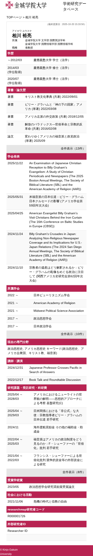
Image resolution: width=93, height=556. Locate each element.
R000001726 (16, 516)
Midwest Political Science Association (59, 310)
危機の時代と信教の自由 (50, 501)
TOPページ (14, 17)
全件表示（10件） (73, 334)
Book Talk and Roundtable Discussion (55, 379)
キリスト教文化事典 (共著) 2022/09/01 (51, 96)
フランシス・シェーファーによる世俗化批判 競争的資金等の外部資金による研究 (58, 460)
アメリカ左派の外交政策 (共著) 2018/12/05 (54, 116)
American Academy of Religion (54, 303)
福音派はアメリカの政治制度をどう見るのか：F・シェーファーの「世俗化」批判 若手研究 (59, 444)
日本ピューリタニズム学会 (52, 295)
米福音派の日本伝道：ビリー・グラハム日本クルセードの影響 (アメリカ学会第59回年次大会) (56, 201)
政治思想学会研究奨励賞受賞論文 (52, 486)
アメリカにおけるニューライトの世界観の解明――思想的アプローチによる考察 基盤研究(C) (58, 399)
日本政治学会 (43, 326)
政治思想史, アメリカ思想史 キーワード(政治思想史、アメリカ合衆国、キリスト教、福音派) (46, 351)
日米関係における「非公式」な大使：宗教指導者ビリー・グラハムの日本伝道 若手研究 (58, 415)
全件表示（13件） (73, 148)
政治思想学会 (43, 318)
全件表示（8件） (74, 472)
